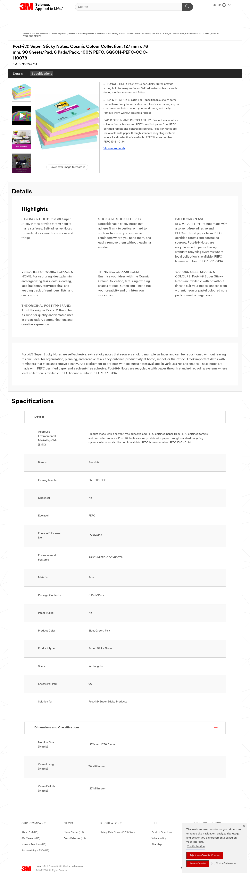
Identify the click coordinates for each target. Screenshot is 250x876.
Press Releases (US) (75, 838)
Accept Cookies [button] (198, 864)
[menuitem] (18, 73)
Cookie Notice (196, 846)
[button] (224, 863)
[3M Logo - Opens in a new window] (42, 7)
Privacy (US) (54, 866)
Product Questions (162, 832)
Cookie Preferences (73, 866)
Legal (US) (41, 866)
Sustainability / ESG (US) (35, 850)
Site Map (157, 844)
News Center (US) (74, 832)
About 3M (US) (29, 832)
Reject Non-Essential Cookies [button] (205, 855)
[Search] (187, 7)
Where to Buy (159, 838)
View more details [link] (114, 148)
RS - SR (217, 5)
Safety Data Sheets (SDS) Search (118, 832)
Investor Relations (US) (33, 844)
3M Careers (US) (30, 838)
